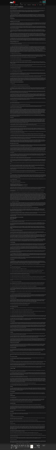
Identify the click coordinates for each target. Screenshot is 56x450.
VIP (25, 443)
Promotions (27, 443)
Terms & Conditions (35, 443)
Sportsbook (17, 443)
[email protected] (39, 222)
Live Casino (20, 443)
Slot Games (23, 443)
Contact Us (39, 443)
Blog (32, 443)
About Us (30, 443)
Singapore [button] (43, 0)
